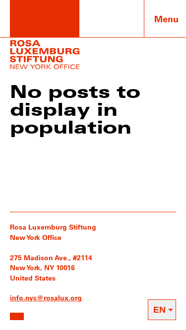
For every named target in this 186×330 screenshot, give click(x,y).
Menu (166, 19)
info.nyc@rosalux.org (46, 297)
